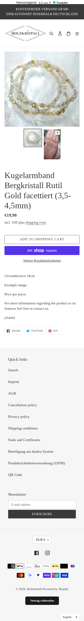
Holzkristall (34, 589)
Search (13, 370)
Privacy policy (19, 417)
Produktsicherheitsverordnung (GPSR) (36, 463)
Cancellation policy (22, 405)
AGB (12, 393)
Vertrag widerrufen (42, 600)
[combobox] (70, 617)
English (67, 617)
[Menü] (77, 33)
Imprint (13, 382)
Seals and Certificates (24, 440)
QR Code (15, 475)
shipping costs (35, 222)
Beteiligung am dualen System (30, 451)
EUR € (40, 539)
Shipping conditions (23, 428)
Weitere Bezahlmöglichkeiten (42, 260)
